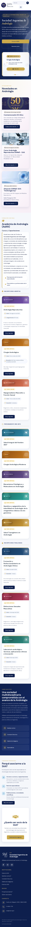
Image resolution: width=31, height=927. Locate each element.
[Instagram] (7, 864)
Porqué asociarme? (7, 892)
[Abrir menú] (21, 7)
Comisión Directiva (12, 734)
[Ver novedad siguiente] (27, 64)
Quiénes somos (11, 728)
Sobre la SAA (5, 873)
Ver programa (9, 333)
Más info (16, 69)
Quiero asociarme (7, 894)
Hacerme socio (15, 46)
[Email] (12, 864)
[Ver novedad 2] (15, 74)
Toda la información (11, 126)
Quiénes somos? (6, 876)
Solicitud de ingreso (15, 837)
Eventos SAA (5, 884)
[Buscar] (27, 3)
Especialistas (10, 747)
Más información (10, 165)
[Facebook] (3, 864)
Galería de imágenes (12, 741)
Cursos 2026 (15, 41)
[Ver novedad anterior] (4, 64)
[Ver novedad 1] (13, 74)
